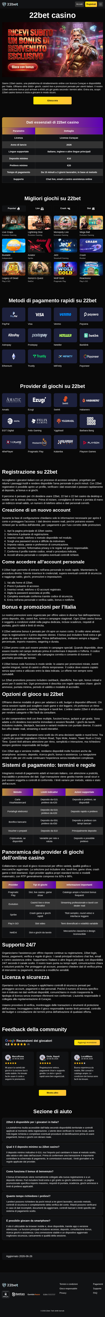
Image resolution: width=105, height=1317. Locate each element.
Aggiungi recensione (87, 1042)
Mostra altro (52, 1093)
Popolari (12, 208)
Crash (63, 208)
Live (38, 208)
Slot (89, 208)
